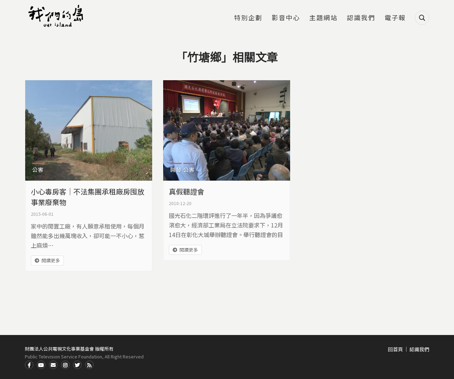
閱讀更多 (50, 260)
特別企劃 (248, 18)
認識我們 (361, 18)
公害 (38, 169)
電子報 (395, 18)
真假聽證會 (186, 191)
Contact (53, 365)
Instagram (65, 365)
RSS (89, 365)
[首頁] (57, 16)
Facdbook (29, 365)
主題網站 (323, 18)
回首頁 (395, 349)
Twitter (77, 365)
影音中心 (286, 18)
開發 (176, 169)
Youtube (41, 365)
